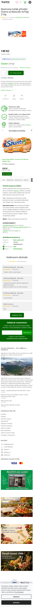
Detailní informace (6, 90)
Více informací (19, 592)
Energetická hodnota (8, 225)
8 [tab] (23, 176)
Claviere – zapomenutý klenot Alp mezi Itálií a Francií (15, 390)
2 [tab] (12, 176)
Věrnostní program (6, 419)
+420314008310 (8, 447)
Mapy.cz (29, 125)
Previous (3, 130)
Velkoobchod (4, 421)
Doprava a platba (5, 428)
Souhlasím (16, 602)
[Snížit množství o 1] (7, 74)
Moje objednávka (5, 430)
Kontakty (3, 414)
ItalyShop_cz (7, 452)
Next (31, 130)
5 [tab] (17, 176)
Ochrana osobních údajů (8, 433)
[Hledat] (20, 2)
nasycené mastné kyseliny (20, 227)
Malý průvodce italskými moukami (10, 405)
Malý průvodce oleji (6, 401)
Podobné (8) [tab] (10, 180)
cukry (16, 230)
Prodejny (3, 416)
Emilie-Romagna (17, 249)
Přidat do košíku (17, 73)
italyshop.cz (7, 455)
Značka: (7, 19)
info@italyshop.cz (9, 444)
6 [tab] (19, 176)
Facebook (6, 449)
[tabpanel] (17, 155)
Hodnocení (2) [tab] (18, 180)
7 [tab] (21, 176)
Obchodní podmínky (6, 426)
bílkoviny (10, 83)
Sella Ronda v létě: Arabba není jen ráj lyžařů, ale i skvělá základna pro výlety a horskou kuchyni (16, 354)
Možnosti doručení (25, 67)
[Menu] (30, 2)
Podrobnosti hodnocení (22, 17)
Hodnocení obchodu (17, 257)
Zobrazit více (17, 315)
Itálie (14, 246)
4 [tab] (16, 176)
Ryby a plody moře (18, 240)
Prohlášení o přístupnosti (8, 435)
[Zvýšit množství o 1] (7, 72)
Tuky (4, 227)
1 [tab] (10, 176)
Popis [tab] (3, 180)
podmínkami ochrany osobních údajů (17, 338)
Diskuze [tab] (26, 180)
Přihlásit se (27, 332)
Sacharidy (5, 230)
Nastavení (16, 597)
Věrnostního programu (19, 59)
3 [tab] (14, 176)
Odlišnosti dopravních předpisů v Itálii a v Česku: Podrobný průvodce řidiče (14, 395)
